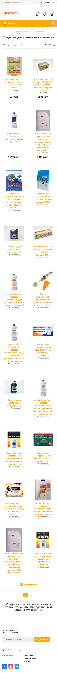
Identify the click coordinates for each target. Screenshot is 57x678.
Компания (28, 656)
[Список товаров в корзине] (53, 15)
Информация (30, 658)
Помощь (28, 661)
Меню (11, 23)
